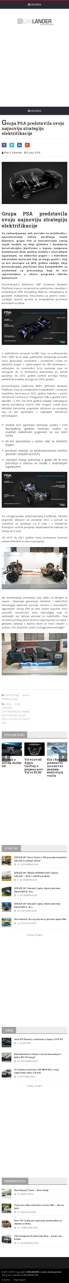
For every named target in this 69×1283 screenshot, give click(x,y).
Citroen (7, 708)
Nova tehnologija (15, 697)
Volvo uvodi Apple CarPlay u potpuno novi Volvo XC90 (33, 766)
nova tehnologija (13, 715)
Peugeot (24, 719)
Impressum (20, 1279)
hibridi (25, 711)
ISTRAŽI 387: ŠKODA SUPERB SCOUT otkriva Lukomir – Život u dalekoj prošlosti (36, 874)
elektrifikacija (11, 711)
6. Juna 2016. (33, 152)
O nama (6, 1279)
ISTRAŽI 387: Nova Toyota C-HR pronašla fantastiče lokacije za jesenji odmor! (40, 859)
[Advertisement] (34, 66)
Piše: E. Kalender (12, 152)
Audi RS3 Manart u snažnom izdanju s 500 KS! (38, 1039)
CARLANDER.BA (30, 1274)
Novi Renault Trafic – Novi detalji (31, 1190)
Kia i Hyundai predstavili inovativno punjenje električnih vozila (57, 767)
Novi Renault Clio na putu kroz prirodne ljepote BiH (40, 919)
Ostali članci (34, 935)
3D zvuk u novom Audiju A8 (12, 763)
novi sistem (9, 719)
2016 (17, 704)
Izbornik (35, 4)
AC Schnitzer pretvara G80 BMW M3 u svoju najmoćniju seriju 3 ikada (36, 1071)
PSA (4, 723)
